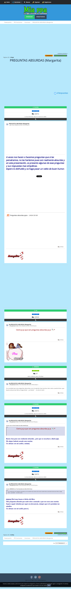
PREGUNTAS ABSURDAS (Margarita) (19, 123)
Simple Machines (42, 580)
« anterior (59, 53)
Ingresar (37, 2)
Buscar (27, 2)
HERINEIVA (36, 367)
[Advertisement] (35, 39)
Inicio (8, 2)
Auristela (36, 107)
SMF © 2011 (34, 580)
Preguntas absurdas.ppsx (18, 215)
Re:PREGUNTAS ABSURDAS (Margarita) (20, 324)
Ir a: (54, 543)
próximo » (65, 53)
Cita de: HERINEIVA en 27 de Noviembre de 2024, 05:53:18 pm (19, 489)
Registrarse (47, 2)
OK (49, 585)
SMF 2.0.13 (28, 580)
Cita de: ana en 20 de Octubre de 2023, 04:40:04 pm (17, 425)
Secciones (17, 2)
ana (36, 310)
